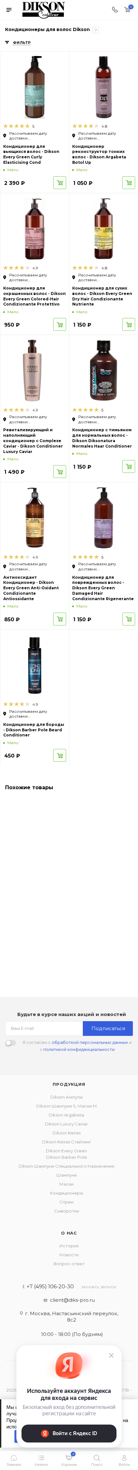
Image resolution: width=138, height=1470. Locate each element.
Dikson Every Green (66, 1150)
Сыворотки (66, 1210)
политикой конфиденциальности (79, 1049)
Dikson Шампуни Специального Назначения (66, 1166)
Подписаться (108, 1028)
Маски (66, 1184)
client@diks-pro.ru (72, 1300)
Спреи (66, 1201)
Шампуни (66, 1175)
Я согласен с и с (77, 1046)
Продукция (69, 1084)
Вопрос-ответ (69, 1263)
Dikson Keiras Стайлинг (66, 1141)
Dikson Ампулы (66, 1097)
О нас (69, 1233)
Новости (69, 1254)
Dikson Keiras (67, 1132)
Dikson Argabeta (66, 1114)
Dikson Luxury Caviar (66, 1123)
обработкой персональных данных (90, 1042)
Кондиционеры (66, 1193)
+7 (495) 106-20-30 (50, 1286)
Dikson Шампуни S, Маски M (66, 1105)
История (69, 1245)
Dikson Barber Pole (66, 1157)
